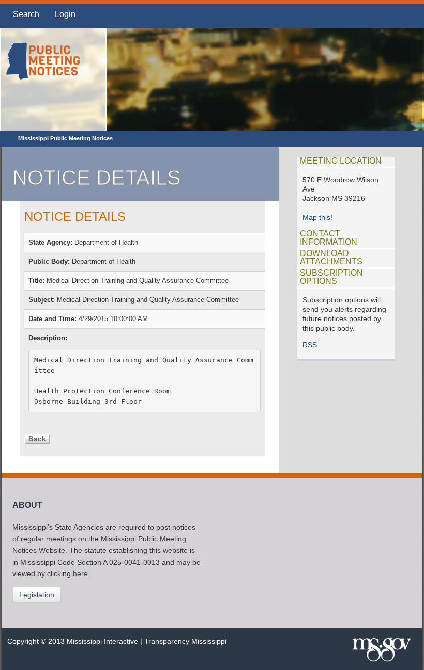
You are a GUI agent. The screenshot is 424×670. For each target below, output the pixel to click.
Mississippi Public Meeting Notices (65, 138)
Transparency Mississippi (185, 641)
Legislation (36, 595)
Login (65, 14)
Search (26, 14)
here (80, 574)
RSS (309, 345)
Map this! (317, 217)
